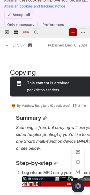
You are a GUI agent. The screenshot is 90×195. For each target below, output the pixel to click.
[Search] (36, 32)
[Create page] (78, 172)
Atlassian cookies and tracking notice (35, 6)
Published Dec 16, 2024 (67, 45)
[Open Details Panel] (78, 162)
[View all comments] (78, 152)
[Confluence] (26, 32)
